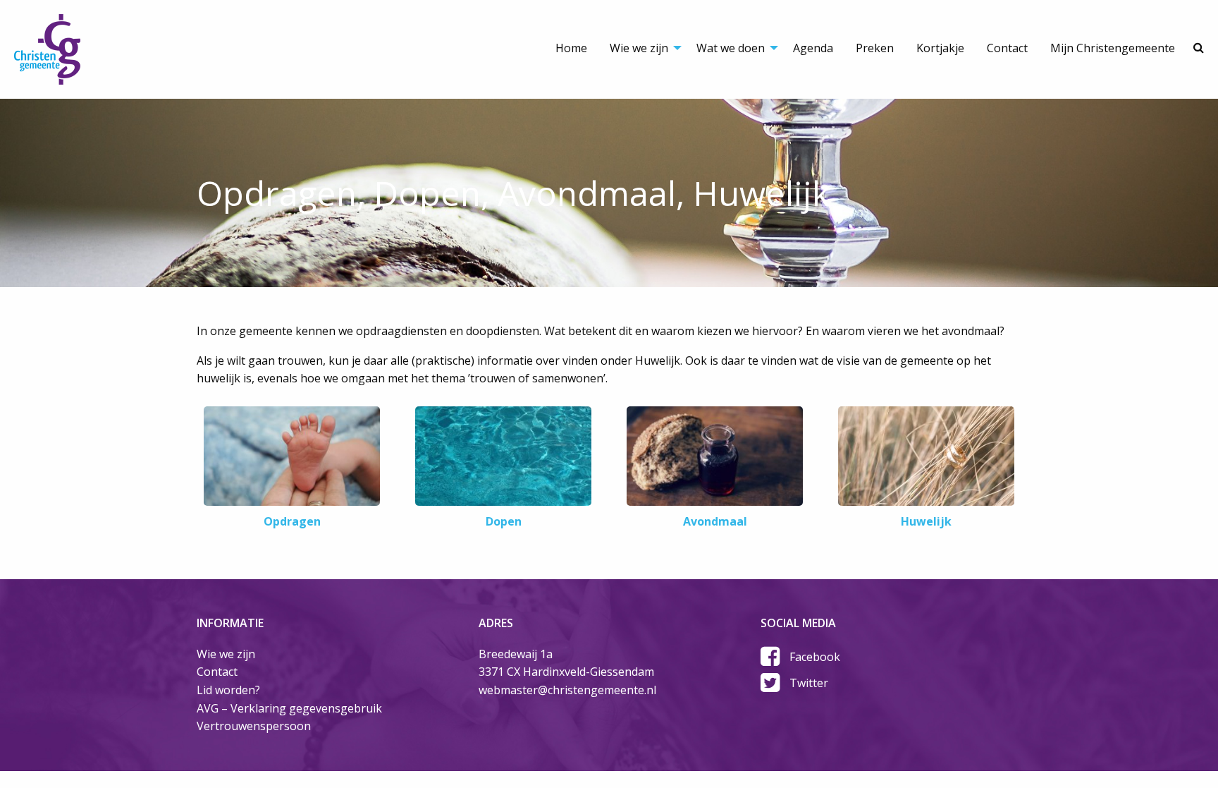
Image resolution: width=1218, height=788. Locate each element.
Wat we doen (730, 48)
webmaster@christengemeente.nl (567, 690)
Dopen (504, 521)
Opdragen (292, 521)
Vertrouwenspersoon (254, 726)
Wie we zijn (639, 48)
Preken (875, 48)
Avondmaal (715, 521)
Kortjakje (940, 48)
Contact (1007, 48)
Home (571, 48)
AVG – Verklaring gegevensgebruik (289, 708)
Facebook (814, 657)
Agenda (813, 48)
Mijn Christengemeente (1112, 48)
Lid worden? (228, 690)
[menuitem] (571, 35)
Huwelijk (926, 521)
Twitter (808, 683)
